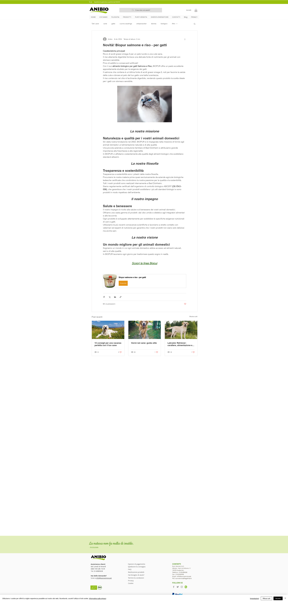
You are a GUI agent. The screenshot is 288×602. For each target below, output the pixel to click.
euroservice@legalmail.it (184, 578)
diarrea (153, 24)
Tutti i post (95, 24)
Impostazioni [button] (254, 598)
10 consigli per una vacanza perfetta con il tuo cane (107, 344)
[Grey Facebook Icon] (173, 586)
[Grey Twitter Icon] (177, 586)
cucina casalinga (126, 24)
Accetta (278, 598)
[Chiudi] (285, 598)
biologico (164, 24)
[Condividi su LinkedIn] (115, 297)
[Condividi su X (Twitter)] (109, 297)
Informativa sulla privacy (97, 598)
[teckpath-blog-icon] (185, 586)
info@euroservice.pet (104, 578)
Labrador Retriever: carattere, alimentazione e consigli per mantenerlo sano (180, 344)
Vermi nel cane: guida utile (144, 343)
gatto (113, 24)
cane (105, 24)
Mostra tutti (193, 316)
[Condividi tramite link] (120, 297)
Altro (173, 24)
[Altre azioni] (184, 39)
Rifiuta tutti (266, 598)
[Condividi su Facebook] (104, 297)
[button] (145, 2)
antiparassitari (141, 24)
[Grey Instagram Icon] (181, 586)
